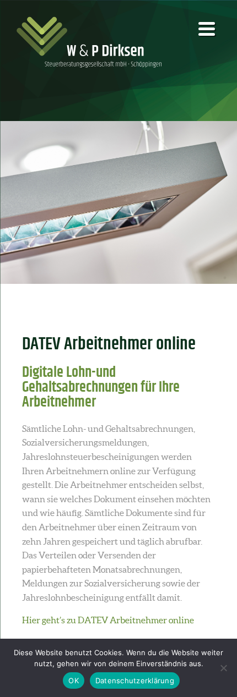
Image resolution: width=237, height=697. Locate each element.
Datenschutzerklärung (134, 680)
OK (73, 680)
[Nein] (223, 667)
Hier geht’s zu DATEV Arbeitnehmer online (108, 620)
